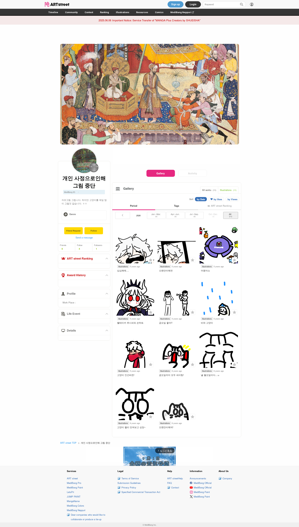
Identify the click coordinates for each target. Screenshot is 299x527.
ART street (72, 478)
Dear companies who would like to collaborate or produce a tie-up (88, 517)
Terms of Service (130, 478)
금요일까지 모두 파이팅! (171, 375)
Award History (76, 275)
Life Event (73, 314)
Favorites (150, 260)
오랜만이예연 (166, 270)
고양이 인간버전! (125, 375)
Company (227, 478)
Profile (71, 294)
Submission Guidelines (129, 483)
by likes (218, 199)
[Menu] (252, 4)
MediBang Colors (75, 505)
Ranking (104, 12)
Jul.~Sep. (194, 215)
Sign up (175, 4)
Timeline (53, 12)
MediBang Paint (75, 487)
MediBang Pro (74, 483)
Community (71, 12)
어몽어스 (205, 270)
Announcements (198, 478)
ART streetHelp (175, 478)
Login (193, 4)
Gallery (160, 173)
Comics (159, 12)
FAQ (169, 483)
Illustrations (122, 12)
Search (241, 4)
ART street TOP (68, 442)
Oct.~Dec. (213, 215)
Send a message (84, 237)
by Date (201, 199)
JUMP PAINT (73, 496)
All (230, 215)
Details (71, 330)
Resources (142, 12)
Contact (175, 487)
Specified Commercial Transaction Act (140, 492)
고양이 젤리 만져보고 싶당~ (131, 427)
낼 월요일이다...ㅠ (210, 375)
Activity (192, 173)
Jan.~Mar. (156, 215)
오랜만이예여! (166, 427)
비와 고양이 (207, 322)
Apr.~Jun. (175, 215)
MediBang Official (203, 483)
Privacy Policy (128, 487)
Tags (176, 205)
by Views (232, 199)
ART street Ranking (80, 258)
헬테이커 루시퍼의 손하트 (130, 322)
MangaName (73, 501)
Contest (89, 12)
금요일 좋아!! (165, 322)
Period (133, 205)
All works (209, 190)
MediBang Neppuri (183, 12)
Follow (94, 230)
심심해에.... (123, 270)
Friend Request (73, 230)
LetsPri (70, 492)
